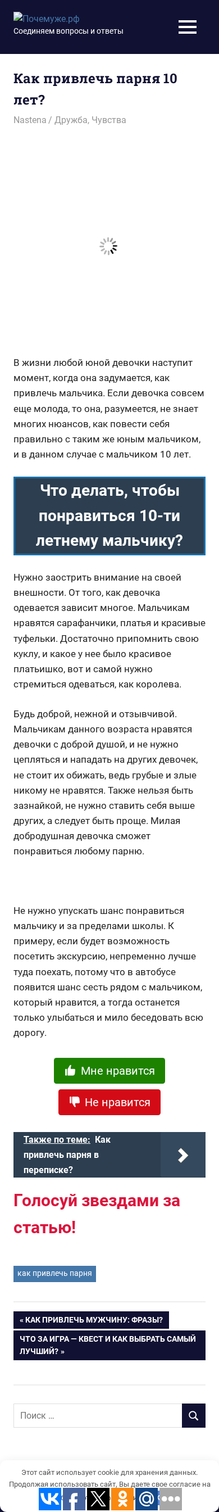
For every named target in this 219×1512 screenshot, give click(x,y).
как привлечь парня (54, 1273)
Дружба (71, 120)
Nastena (30, 120)
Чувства (109, 120)
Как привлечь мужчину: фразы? (94, 1322)
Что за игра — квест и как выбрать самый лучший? (108, 1345)
